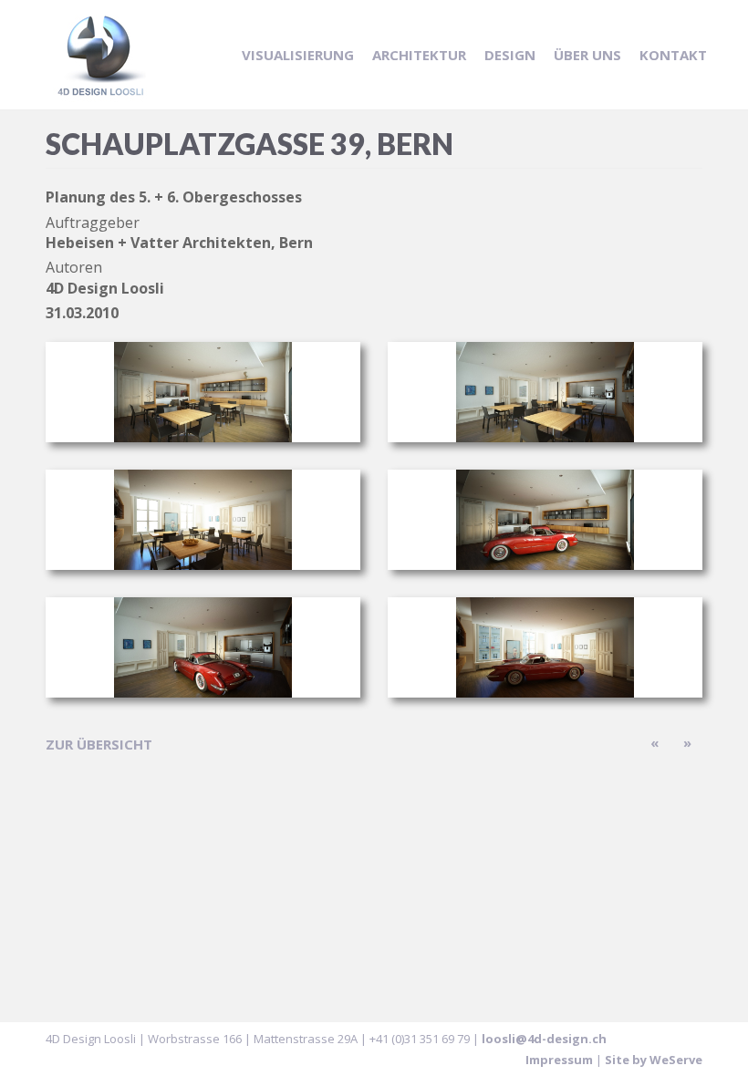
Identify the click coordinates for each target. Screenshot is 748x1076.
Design (509, 55)
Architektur (419, 55)
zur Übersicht (99, 744)
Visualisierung (298, 55)
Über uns (587, 55)
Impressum (559, 1059)
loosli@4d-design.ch (544, 1038)
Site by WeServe (653, 1059)
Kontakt (673, 55)
